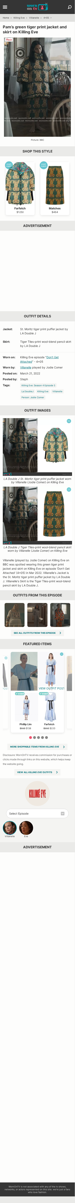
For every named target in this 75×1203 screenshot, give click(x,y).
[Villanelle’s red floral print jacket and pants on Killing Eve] (60, 615)
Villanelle (34, 17)
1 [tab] (30, 737)
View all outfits (34, 772)
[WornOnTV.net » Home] (37, 7)
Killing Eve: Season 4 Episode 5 (38, 385)
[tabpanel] (37, 692)
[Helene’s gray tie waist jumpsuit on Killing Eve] (37, 615)
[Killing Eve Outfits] (37, 793)
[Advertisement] (37, 271)
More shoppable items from (34, 746)
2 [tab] (34, 737)
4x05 (46, 17)
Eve (26, 836)
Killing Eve (19, 17)
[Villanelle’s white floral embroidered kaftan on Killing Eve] (15, 615)
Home (6, 17)
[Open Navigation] (5, 7)
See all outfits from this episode (35, 633)
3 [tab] (38, 737)
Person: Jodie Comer (33, 397)
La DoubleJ (28, 391)
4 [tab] (42, 737)
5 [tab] (46, 737)
